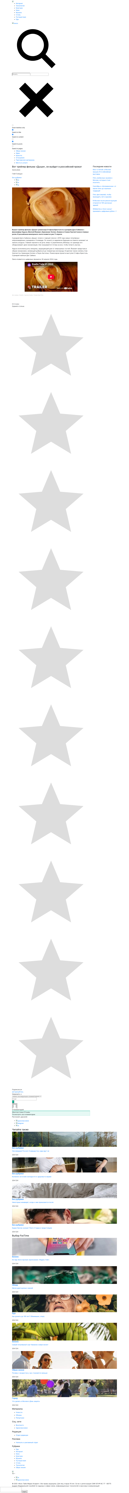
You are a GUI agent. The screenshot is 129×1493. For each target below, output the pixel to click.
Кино (18, 10)
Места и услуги (21, 163)
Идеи (18, 153)
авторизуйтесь (17, 1092)
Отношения (20, 158)
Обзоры (19, 1415)
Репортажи (20, 1418)
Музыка (19, 12)
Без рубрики (17, 177)
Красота (19, 155)
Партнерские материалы (25, 160)
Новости (19, 1412)
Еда (17, 19)
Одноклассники (22, 1428)
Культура (19, 8)
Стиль (18, 15)
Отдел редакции (22, 1435)
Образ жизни (21, 151)
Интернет (19, 3)
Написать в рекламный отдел (27, 1442)
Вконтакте (20, 1425)
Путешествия (21, 17)
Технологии (20, 6)
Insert (24, 1492)
